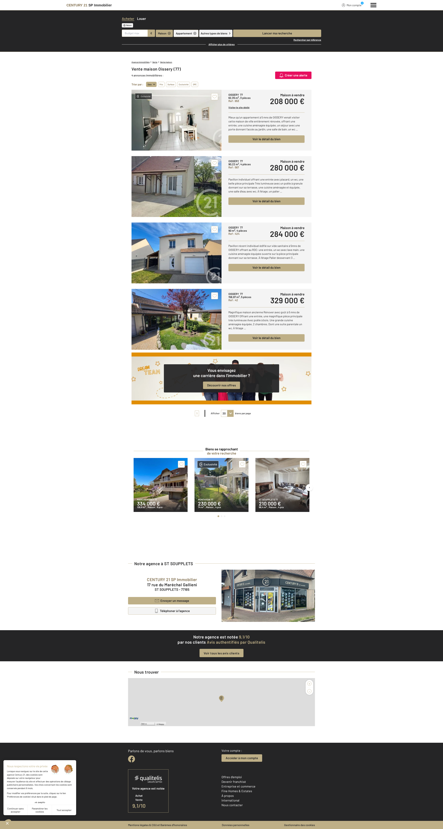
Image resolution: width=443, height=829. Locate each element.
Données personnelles (235, 825)
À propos (228, 796)
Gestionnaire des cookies (299, 825)
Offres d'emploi (232, 777)
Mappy (161, 724)
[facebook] (131, 759)
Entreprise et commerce (238, 786)
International (230, 800)
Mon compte (354, 5)
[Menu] (373, 4)
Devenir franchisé (234, 782)
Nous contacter (232, 805)
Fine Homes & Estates (237, 791)
